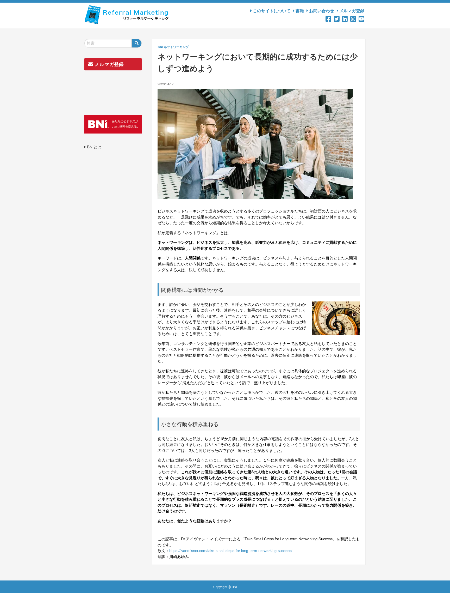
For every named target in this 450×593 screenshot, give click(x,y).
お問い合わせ (321, 11)
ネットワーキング (176, 46)
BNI (160, 46)
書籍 (299, 11)
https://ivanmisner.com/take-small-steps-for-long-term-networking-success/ (230, 550)
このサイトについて (271, 11)
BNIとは (93, 146)
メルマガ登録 (351, 11)
